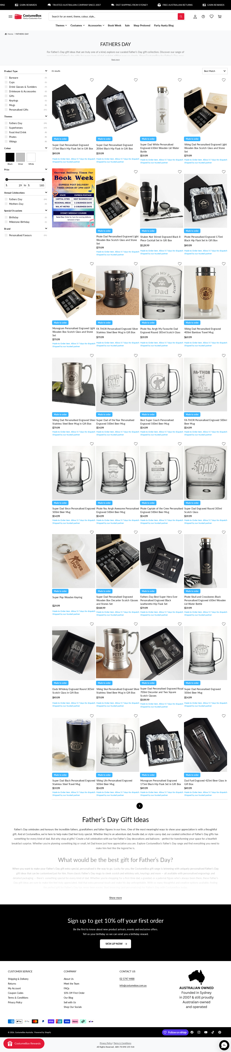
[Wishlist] (211, 17)
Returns (12, 983)
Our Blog (68, 997)
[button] (10, 17)
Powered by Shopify (42, 1032)
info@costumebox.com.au (133, 985)
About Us (69, 978)
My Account (14, 988)
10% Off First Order (74, 992)
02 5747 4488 (127, 978)
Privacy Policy (15, 1002)
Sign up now (114, 943)
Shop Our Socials (73, 1007)
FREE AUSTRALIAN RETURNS (150, 5)
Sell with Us (70, 1002)
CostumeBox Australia (24, 1032)
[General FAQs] (203, 17)
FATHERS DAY (22, 34)
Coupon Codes (15, 992)
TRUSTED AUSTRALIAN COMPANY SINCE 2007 (49, 5)
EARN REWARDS (188, 5)
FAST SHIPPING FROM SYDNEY (104, 5)
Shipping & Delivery (18, 978)
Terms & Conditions (18, 997)
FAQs (66, 988)
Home (10, 34)
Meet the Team (71, 983)
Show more (115, 897)
